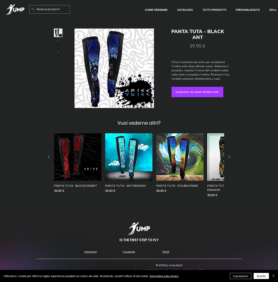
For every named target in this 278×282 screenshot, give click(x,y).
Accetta (261, 276)
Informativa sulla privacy (164, 276)
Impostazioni (240, 276)
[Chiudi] (273, 276)
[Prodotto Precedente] (48, 157)
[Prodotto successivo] (229, 157)
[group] (139, 165)
